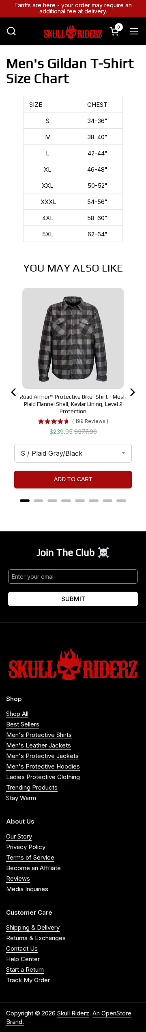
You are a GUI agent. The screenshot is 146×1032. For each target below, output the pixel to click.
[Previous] (14, 392)
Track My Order (28, 980)
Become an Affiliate (33, 868)
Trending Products (32, 787)
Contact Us (22, 948)
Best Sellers (22, 724)
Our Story (19, 836)
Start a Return (25, 969)
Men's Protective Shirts (39, 735)
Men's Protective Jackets (42, 756)
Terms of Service (30, 857)
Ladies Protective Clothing (43, 777)
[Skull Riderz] (73, 31)
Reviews (18, 878)
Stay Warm (21, 798)
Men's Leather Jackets (38, 745)
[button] (11, 31)
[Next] (132, 392)
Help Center (23, 959)
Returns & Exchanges (36, 938)
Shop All (17, 714)
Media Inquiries (27, 889)
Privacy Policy (25, 847)
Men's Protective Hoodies (43, 766)
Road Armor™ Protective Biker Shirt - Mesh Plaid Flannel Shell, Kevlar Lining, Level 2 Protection (73, 403)
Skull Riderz (73, 1013)
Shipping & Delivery (33, 927)
